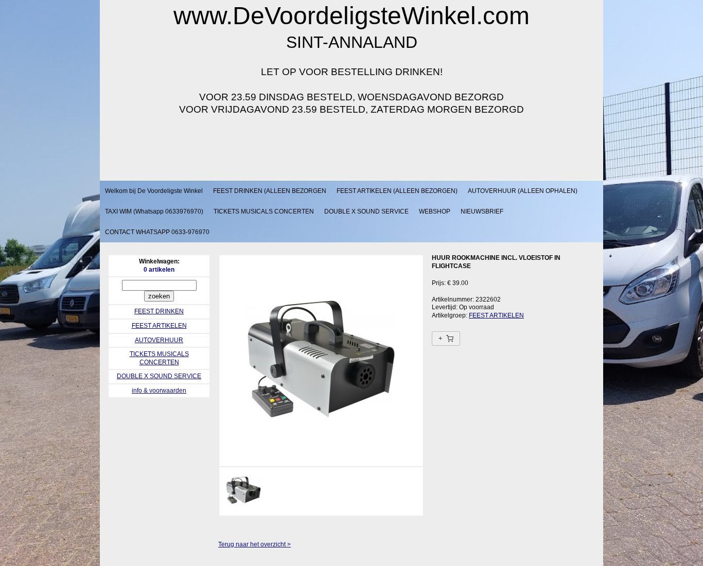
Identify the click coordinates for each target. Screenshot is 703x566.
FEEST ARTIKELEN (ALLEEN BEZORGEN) (397, 190)
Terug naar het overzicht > (254, 544)
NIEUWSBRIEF (482, 211)
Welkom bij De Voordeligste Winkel (154, 190)
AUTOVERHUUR (159, 340)
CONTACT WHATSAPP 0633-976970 (157, 232)
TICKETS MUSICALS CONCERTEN (264, 211)
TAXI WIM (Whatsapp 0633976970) (154, 211)
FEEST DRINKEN (159, 311)
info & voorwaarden (159, 390)
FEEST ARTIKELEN (159, 325)
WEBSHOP (434, 211)
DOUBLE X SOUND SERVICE (366, 211)
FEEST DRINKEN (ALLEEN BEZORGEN (269, 190)
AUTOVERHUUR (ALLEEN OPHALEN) (522, 190)
